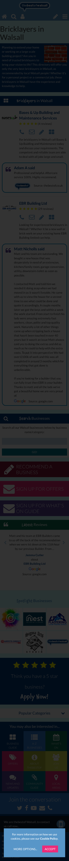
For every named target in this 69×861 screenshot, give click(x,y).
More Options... (25, 849)
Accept (50, 849)
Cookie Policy (49, 838)
